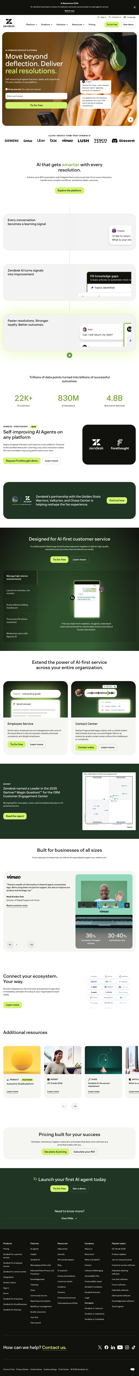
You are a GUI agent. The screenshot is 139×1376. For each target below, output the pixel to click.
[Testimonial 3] (22, 944)
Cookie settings (50, 1369)
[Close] (134, 7)
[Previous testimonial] (10, 944)
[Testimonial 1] (16, 944)
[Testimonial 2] (19, 944)
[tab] (20, 577)
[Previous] (64, 1106)
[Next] (75, 1106)
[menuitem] (129, 17)
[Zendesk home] (10, 23)
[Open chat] (132, 1369)
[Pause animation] (130, 119)
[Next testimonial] (31, 944)
